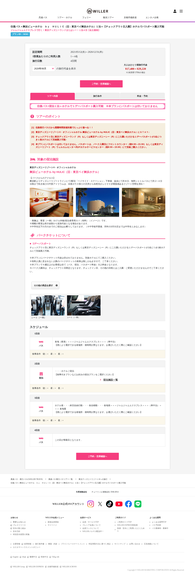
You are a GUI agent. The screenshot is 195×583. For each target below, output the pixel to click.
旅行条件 (97, 96)
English (15, 557)
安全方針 (16, 531)
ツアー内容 (52, 96)
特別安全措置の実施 (21, 534)
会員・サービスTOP (90, 522)
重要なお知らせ (19, 522)
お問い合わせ (134, 544)
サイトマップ (119, 544)
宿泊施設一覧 (110, 379)
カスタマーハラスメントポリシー (26, 547)
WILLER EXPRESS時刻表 (127, 525)
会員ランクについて (90, 528)
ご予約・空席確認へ (101, 84)
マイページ (52, 525)
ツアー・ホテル (64, 17)
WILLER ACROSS (69, 567)
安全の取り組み (19, 528)
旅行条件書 (39, 544)
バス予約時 (156, 525)
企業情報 (16, 544)
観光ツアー (108, 17)
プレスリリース (19, 525)
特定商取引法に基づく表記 (100, 544)
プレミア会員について (91, 525)
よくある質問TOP (159, 522)
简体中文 (44, 557)
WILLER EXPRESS (36, 567)
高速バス (43, 17)
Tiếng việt (55, 557)
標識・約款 (52, 544)
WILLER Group (19, 567)
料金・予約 (142, 96)
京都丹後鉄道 (130, 17)
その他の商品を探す (43, 285)
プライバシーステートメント (73, 544)
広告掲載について (151, 544)
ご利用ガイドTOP (124, 522)
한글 (24, 557)
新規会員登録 (53, 522)
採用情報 (27, 544)
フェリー (86, 17)
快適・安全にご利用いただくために (131, 529)
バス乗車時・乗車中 (160, 528)
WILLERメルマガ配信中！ (93, 531)
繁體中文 (33, 557)
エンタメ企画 (152, 17)
